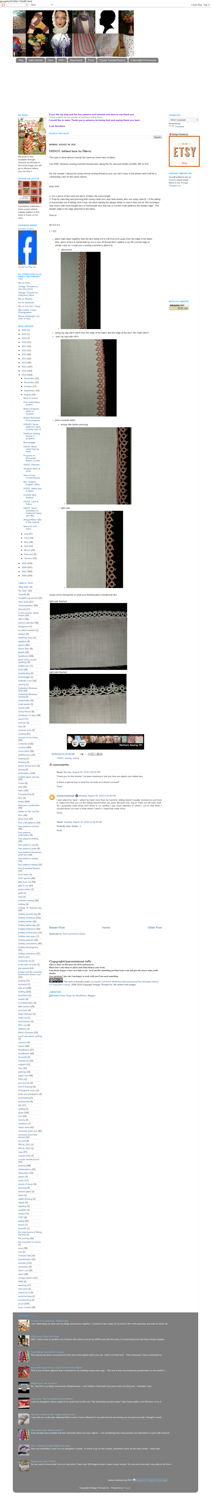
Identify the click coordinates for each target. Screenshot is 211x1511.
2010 (24, 375)
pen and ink (24, 1083)
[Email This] (89, 754)
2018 (24, 342)
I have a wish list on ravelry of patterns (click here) (75, 117)
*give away (23, 602)
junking (21, 981)
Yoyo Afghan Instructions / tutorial (47, 1352)
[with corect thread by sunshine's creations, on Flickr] (88, 669)
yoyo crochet (24, 1307)
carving (21, 684)
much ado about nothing (30, 1036)
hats (20, 897)
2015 (24, 354)
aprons (21, 645)
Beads (21, 652)
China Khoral (24, 711)
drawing (22, 762)
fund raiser (23, 874)
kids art (21, 988)
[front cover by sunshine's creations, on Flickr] (32, 154)
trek (20, 1252)
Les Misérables (25, 1003)
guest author (24, 889)
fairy (20, 798)
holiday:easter (25, 921)
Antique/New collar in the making (32, 521)
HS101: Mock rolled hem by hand (31, 449)
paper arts (23, 1075)
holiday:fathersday (27, 925)
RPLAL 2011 (24, 1144)
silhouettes (23, 1173)
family (21, 802)
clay (20, 726)
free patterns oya (26, 845)
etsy (20, 787)
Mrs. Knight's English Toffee (31, 483)
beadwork (23, 656)
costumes (23, 744)
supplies (22, 1210)
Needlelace (23, 1050)
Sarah (60, 772)
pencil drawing (25, 1087)
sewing (68, 758)
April (26, 546)
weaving (22, 1285)
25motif (21, 609)
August (28, 394)
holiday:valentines (27, 953)
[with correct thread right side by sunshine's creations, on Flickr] (88, 723)
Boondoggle (29, 442)
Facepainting (24, 794)
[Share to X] (95, 754)
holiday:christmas (26, 918)
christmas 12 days (27, 715)
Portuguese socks (27, 1090)
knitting (21, 992)
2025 (24, 330)
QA (19, 1105)
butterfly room (25, 681)
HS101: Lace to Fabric (31, 502)
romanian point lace (28, 1131)
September (30, 390)
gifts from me (24, 882)
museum (22, 1042)
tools (20, 1248)
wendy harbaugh (65, 796)
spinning (22, 1188)
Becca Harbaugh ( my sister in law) (29, 317)
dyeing (21, 769)
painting (22, 1072)
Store (50, 60)
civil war (22, 723)
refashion (22, 1123)
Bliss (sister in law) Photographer (27, 311)
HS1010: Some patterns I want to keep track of (32, 427)
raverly (21, 1120)
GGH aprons (24, 878)
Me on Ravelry (25, 299)
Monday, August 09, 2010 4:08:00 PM (82, 772)
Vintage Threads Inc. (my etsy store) (28, 287)
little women (24, 1006)
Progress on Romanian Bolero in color (31, 458)
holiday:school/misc (27, 943)
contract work (24, 730)
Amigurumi (23, 626)
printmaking (24, 1098)
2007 (24, 571)
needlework (24, 1053)
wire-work (23, 1289)
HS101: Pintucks (31, 465)
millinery (22, 1029)
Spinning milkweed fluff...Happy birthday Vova (53, 1414)
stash (20, 1195)
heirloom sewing (26, 900)
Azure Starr (23, 648)
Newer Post (57, 927)
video (20, 1274)
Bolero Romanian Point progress (31, 419)
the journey (23, 1238)
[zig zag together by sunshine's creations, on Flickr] (89, 415)
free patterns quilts (27, 848)
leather (21, 999)
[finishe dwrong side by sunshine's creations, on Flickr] (99, 503)
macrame (22, 1010)
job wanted (23, 968)
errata (21, 783)
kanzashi (22, 984)
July (26, 534)
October (28, 386)
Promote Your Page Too (27, 267)
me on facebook (26, 302)
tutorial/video (24, 1259)
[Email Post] (81, 754)
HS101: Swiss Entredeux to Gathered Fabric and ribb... (32, 512)
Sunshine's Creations (26, 229)
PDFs (62, 60)
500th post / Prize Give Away (45, 1336)
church (21, 719)
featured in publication (29, 805)
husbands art (24, 961)
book (20, 669)
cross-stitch (23, 751)
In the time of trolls (27, 964)
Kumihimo (23, 995)
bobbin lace (24, 666)
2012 (24, 367)
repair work (23, 1127)
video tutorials (36, 60)
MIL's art (22, 1025)
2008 (24, 567)
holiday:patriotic (26, 940)
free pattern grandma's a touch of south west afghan (56, 1367)
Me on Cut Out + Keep (29, 306)
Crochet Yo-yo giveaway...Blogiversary (49, 1321)
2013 (24, 362)
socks (21, 1180)
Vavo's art (23, 1270)
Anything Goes (25, 638)
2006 (24, 575)
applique (22, 641)
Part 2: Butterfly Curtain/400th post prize (50, 1446)
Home (106, 927)
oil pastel (22, 1057)
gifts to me (23, 886)
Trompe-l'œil (24, 1256)
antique (21, 634)
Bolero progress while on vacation (31, 411)
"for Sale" (22, 591)
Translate (179, 126)
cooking (22, 734)
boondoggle (24, 677)
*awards (22, 594)
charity (21, 708)
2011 (24, 371)
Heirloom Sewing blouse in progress (31, 436)
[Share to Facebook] (98, 754)
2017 (24, 346)
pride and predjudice (28, 1094)
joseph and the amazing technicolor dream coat (30, 973)
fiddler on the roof (27, 811)
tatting (76, 758)
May (26, 542)
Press (91, 60)
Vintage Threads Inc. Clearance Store (28, 294)
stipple (21, 1202)
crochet (21, 747)
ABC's (21, 619)
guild (20, 893)
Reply (59, 786)
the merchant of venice (29, 1242)
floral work (23, 819)
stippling (22, 1206)
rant (20, 1116)
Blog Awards (76, 60)
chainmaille (23, 700)
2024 (24, 334)
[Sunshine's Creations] (27, 264)
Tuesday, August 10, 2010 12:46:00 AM (83, 822)
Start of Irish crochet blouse (31, 476)
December (29, 378)
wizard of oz (24, 1292)
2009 (24, 563)
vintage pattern (25, 1278)
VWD (20, 1281)
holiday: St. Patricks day (30, 908)
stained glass (24, 1191)
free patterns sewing (28, 858)
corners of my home (28, 737)
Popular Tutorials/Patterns (112, 60)
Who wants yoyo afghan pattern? (47, 1430)
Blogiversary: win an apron (44, 1383)
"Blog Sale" (23, 587)
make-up (22, 1018)
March (27, 550)
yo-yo (21, 1304)
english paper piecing (28, 777)
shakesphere (24, 1169)
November (29, 382)
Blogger (127, 1488)
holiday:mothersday (27, 932)
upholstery (23, 1267)
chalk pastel (24, 704)
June (27, 538)
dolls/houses (24, 755)
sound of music (25, 1184)
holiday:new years (27, 936)
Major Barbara (25, 1014)
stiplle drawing (25, 1199)
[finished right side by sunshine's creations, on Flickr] (94, 587)
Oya (20, 1068)
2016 (24, 350)
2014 (24, 358)
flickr (20, 815)
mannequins (24, 1021)
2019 (24, 338)
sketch (21, 1177)
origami (21, 1064)
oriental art (23, 1061)
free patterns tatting (27, 865)
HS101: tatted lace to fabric (32, 489)
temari (21, 1225)
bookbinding (24, 673)
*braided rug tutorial (28, 598)
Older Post (155, 927)
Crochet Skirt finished (29, 496)
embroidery (23, 773)
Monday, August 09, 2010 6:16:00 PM (97, 796)
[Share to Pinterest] (101, 754)
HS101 (60, 758)
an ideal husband (26, 630)
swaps (21, 1214)
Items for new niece (30, 527)
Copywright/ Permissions (143, 60)
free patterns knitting (28, 839)
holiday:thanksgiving (28, 947)
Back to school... (31, 398)
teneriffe (22, 1228)
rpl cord (22, 1141)
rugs (20, 1152)
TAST (21, 1217)
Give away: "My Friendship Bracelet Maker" (52, 1399)
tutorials (22, 1263)
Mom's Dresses (25, 1032)
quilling (21, 1109)
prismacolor (24, 1101)
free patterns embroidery (24, 833)
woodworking (24, 1300)
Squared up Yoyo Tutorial (43, 1461)
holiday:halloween (27, 929)
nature (21, 1046)
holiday (21, 904)
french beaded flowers (29, 868)
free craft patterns (27, 823)
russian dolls (24, 1156)
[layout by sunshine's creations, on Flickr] (81, 328)
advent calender (26, 623)
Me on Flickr (24, 283)
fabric (21, 790)
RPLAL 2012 (24, 1148)
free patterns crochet (28, 826)
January (28, 558)
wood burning (25, 1296)
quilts (20, 1113)
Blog (21, 60)
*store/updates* (25, 605)
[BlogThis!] (92, 754)
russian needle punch (28, 1159)
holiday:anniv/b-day (27, 914)
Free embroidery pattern (31, 403)
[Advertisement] (91, 103)
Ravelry (172, 180)
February (29, 554)
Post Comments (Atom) (74, 934)
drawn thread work (27, 766)
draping (22, 758)
